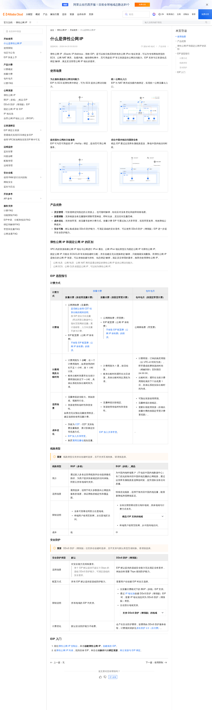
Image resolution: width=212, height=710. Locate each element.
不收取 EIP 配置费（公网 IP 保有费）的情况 (82, 346)
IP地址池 (130, 593)
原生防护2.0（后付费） (148, 627)
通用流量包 (78, 440)
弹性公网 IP (21, 22)
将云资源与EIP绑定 (130, 650)
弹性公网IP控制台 (68, 645)
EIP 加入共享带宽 (77, 435)
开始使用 (73, 30)
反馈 (114, 677)
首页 (52, 30)
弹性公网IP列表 (64, 650)
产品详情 (162, 46)
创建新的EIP (109, 645)
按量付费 (97, 290)
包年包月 (150, 290)
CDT (77, 424)
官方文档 (8, 22)
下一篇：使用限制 (154, 662)
